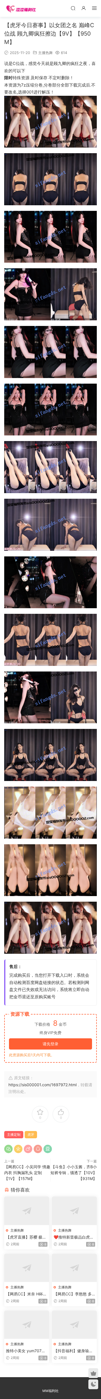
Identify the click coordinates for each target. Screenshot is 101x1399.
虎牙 (30, 1134)
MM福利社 (50, 1391)
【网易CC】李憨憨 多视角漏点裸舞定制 (73, 1294)
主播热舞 (45, 52)
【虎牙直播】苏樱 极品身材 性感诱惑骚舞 (26, 1237)
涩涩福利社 (21, 8)
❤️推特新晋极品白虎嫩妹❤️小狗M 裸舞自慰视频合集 (74, 1237)
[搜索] (72, 8)
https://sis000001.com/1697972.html (42, 1084)
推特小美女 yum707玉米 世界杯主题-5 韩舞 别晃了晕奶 (25, 1351)
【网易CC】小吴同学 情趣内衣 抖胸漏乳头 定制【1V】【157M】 (27, 1172)
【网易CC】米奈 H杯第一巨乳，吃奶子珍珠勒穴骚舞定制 (26, 1294)
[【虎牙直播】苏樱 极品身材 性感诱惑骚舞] (26, 1211)
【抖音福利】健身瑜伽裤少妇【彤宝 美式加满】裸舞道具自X (73, 1351)
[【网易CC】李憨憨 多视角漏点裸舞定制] (74, 1268)
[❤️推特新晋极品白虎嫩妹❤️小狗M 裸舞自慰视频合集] (74, 1211)
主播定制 (13, 1134)
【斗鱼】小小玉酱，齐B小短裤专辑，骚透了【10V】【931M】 (73, 1172)
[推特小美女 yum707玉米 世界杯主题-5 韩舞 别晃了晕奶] (26, 1325)
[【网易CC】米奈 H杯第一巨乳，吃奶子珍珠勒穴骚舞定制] (26, 1268)
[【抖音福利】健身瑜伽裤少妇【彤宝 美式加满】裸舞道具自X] (74, 1325)
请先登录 (50, 1043)
